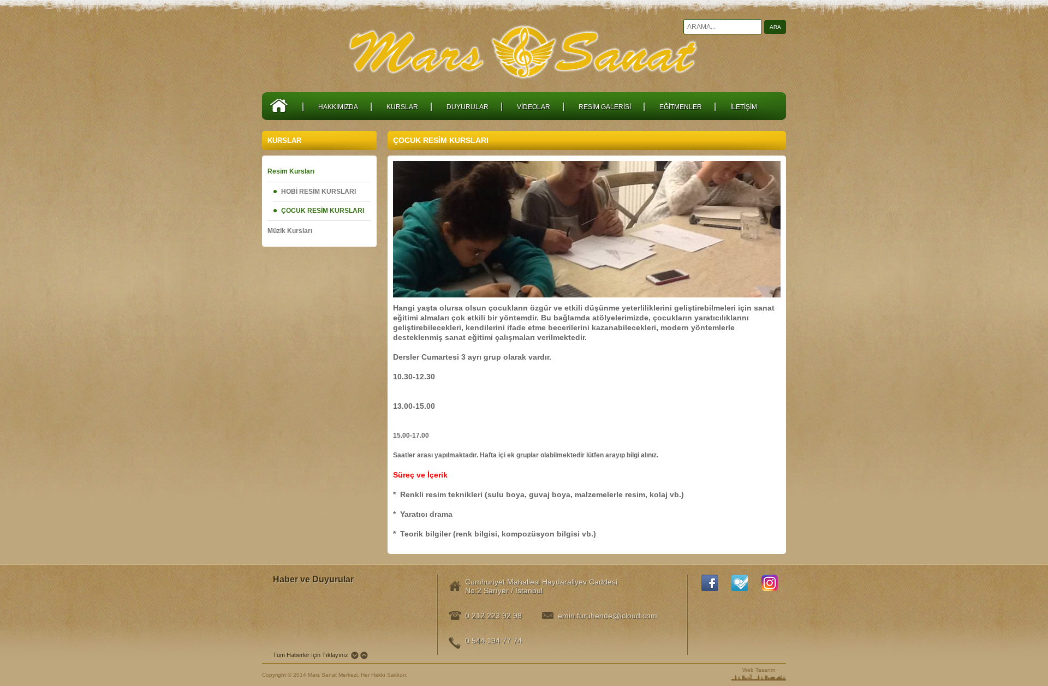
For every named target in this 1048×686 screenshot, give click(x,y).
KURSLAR (402, 107)
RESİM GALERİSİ (605, 107)
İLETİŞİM (743, 107)
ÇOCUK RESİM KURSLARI (322, 210)
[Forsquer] (739, 583)
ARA (775, 27)
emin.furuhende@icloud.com (604, 615)
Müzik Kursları (289, 231)
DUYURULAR (467, 107)
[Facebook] (709, 583)
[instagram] (769, 583)
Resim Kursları (290, 171)
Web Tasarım (758, 670)
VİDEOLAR (533, 107)
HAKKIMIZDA (338, 107)
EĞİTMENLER (680, 107)
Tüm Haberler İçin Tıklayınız (310, 655)
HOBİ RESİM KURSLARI (318, 191)
